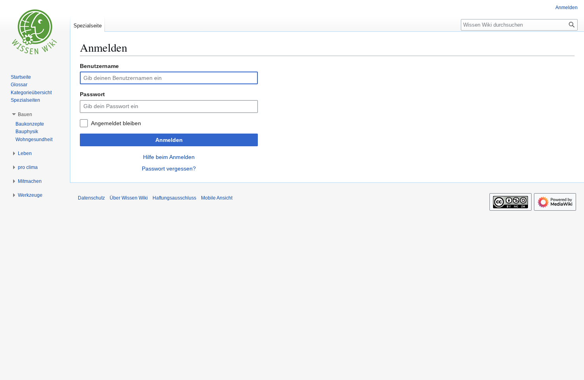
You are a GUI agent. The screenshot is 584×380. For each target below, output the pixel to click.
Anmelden (169, 140)
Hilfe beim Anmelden (169, 157)
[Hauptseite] (35, 32)
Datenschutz (91, 198)
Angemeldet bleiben (116, 123)
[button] (25, 114)
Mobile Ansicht (216, 198)
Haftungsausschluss (174, 198)
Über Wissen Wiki (129, 198)
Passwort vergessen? (169, 168)
